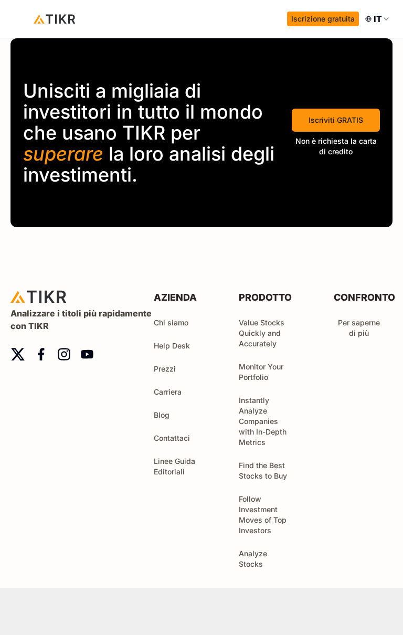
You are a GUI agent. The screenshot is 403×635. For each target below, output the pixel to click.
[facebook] (41, 354)
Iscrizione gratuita (323, 18)
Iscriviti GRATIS (336, 119)
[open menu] (20, 18)
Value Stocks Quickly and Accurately (261, 333)
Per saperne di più (359, 327)
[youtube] (87, 354)
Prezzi (165, 368)
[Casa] (55, 19)
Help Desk (172, 345)
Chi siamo (171, 322)
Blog (161, 414)
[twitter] (17, 354)
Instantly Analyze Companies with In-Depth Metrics (263, 421)
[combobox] (378, 18)
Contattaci (172, 437)
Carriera (168, 391)
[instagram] (64, 354)
